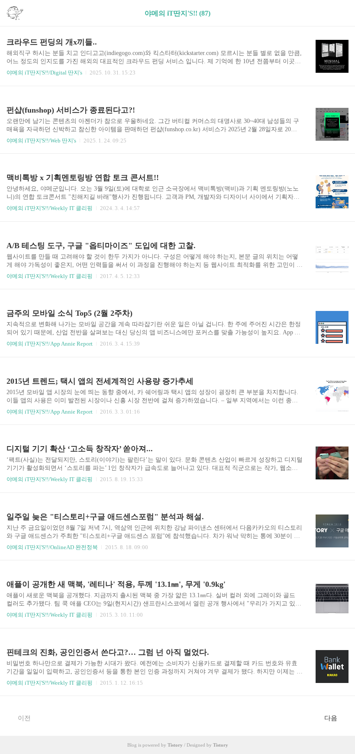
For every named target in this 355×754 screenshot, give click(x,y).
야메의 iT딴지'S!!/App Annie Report (49, 343)
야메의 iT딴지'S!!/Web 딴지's (41, 140)
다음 (330, 718)
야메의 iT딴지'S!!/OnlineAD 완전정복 (52, 547)
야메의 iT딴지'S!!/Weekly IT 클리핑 (49, 208)
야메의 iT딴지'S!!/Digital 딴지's (44, 72)
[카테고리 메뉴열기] (340, 13)
